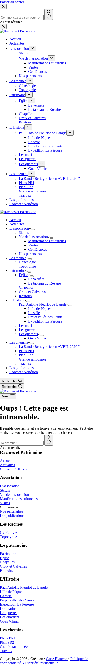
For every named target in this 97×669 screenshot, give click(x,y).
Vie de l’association (33, 237)
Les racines (17, 258)
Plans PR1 (26, 351)
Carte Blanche (57, 659)
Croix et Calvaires (32, 292)
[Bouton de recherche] (48, 440)
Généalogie (27, 262)
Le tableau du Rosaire (44, 283)
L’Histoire (16, 300)
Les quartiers (28, 334)
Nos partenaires (30, 254)
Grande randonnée (32, 359)
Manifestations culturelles (47, 241)
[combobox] (22, 443)
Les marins (27, 325)
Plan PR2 (26, 355)
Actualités (16, 224)
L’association (19, 228)
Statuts (24, 233)
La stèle (34, 313)
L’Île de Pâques (39, 309)
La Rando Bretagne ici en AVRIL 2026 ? (49, 347)
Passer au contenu (13, 2)
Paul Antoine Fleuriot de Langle (42, 304)
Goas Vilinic (37, 338)
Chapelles (26, 287)
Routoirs (25, 296)
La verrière (36, 279)
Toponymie (27, 266)
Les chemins (18, 342)
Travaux (25, 363)
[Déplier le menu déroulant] (33, 229)
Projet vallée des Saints (45, 317)
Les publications (21, 368)
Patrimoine (17, 271)
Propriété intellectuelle (41, 663)
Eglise (23, 275)
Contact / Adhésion (23, 372)
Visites (33, 245)
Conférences (37, 249)
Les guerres (27, 330)
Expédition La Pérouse (45, 321)
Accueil (15, 220)
